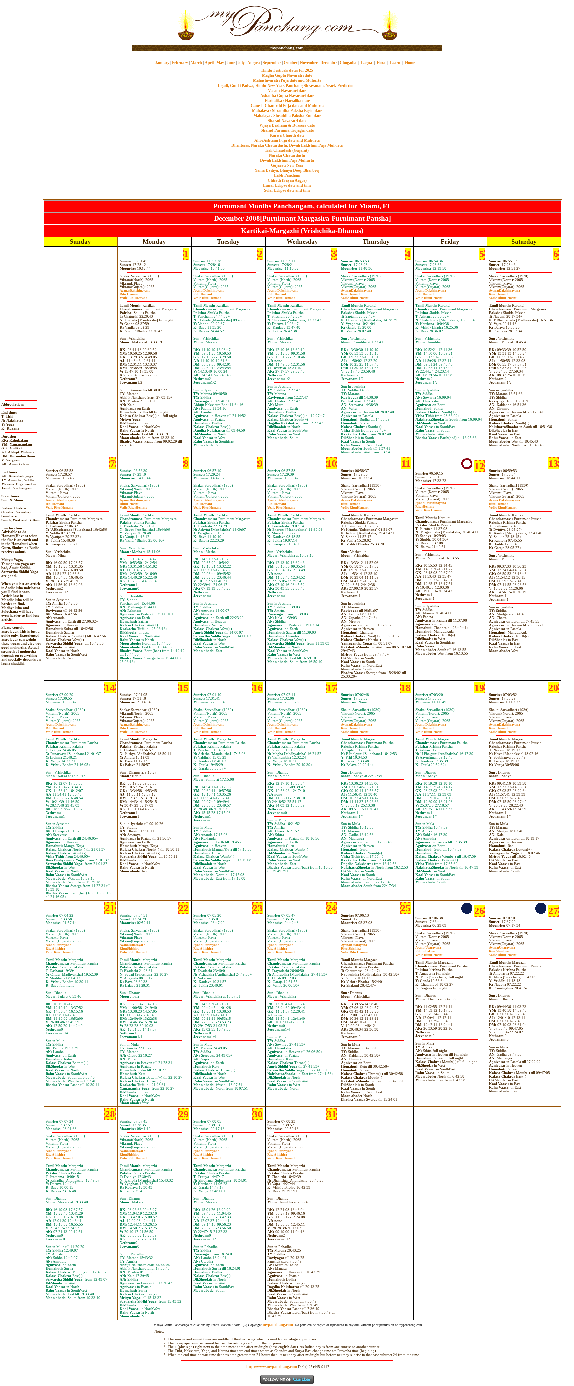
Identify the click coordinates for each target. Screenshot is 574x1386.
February (180, 62)
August (253, 62)
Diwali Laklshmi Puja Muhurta (287, 160)
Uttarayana (58, 945)
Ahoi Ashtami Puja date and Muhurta (287, 140)
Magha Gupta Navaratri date (287, 75)
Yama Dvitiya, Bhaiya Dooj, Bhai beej (287, 170)
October (290, 62)
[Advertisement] (153, 22)
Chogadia (348, 62)
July (241, 62)
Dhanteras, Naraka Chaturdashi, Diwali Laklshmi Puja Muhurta (287, 145)
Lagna (366, 62)
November (309, 62)
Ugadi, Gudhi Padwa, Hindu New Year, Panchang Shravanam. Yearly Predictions (287, 85)
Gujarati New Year (287, 165)
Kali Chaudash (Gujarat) (287, 150)
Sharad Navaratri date (287, 120)
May (220, 62)
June (231, 62)
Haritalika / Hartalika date (287, 100)
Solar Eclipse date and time (287, 190)
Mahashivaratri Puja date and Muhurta (287, 80)
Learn (395, 62)
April (209, 62)
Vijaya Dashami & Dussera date (287, 125)
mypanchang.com (287, 47)
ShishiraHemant (59, 950)
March (196, 62)
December (328, 62)
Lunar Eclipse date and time (287, 185)
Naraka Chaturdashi (287, 155)
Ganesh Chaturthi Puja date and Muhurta (287, 105)
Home (410, 62)
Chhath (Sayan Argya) (287, 180)
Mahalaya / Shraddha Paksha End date (287, 115)
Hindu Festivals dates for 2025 (287, 70)
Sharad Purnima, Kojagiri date (287, 130)
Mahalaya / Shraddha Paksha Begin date (287, 110)
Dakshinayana (135, 290)
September (272, 62)
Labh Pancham (287, 175)
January (162, 62)
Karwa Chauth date (287, 135)
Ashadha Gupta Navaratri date (287, 95)
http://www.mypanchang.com (271, 1366)
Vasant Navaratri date (287, 90)
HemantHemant (133, 296)
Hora (381, 62)
